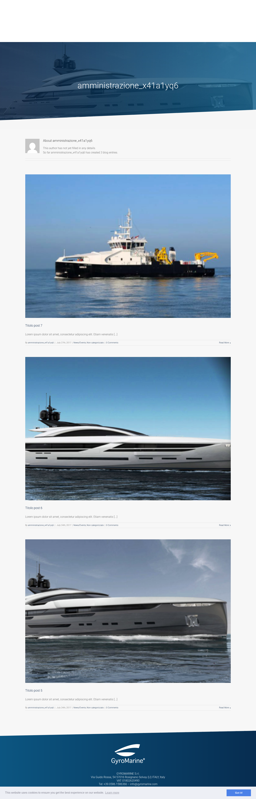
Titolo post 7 (33, 325)
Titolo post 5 (33, 690)
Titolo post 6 (33, 508)
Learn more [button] (112, 792)
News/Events (79, 342)
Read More (224, 342)
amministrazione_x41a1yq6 (41, 342)
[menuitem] (102, 12)
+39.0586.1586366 (115, 784)
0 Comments (112, 342)
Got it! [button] (239, 792)
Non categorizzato (95, 342)
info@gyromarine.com (143, 784)
